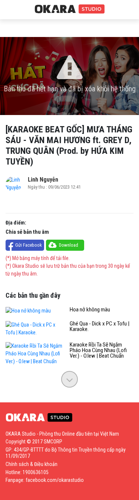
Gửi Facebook (28, 245)
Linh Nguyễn (43, 179)
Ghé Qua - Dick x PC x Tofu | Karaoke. (99, 326)
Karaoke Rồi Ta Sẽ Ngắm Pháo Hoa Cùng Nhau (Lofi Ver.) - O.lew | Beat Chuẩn (98, 350)
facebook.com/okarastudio (55, 480)
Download (68, 245)
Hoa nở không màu (90, 309)
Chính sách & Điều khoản (31, 464)
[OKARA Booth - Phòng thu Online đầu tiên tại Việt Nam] (69, 9)
